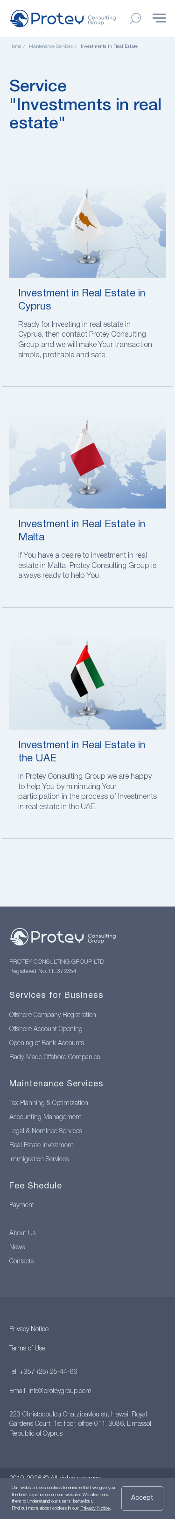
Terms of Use (27, 1349)
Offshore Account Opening (46, 1029)
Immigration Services (39, 1160)
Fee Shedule (35, 1186)
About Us (22, 1234)
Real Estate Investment (41, 1146)
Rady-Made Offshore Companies (54, 1057)
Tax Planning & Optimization (48, 1103)
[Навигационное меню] (159, 18)
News (17, 1248)
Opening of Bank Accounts (46, 1043)
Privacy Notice (29, 1330)
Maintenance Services (51, 46)
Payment (21, 1205)
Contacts (21, 1262)
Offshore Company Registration (52, 1015)
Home (15, 46)
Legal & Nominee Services (45, 1131)
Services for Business (56, 996)
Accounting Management (45, 1117)
